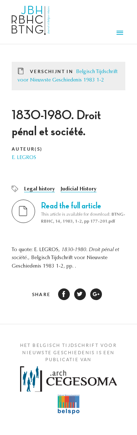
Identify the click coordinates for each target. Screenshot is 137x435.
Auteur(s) (27, 149)
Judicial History (78, 189)
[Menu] (121, 33)
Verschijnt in (51, 71)
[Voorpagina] (31, 22)
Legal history (39, 189)
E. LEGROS (24, 157)
